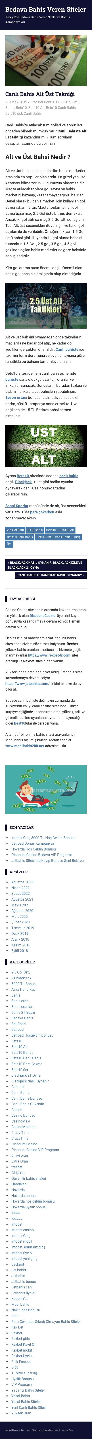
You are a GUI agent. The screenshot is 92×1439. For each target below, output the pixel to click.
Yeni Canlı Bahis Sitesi (28, 1407)
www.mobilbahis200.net (24, 746)
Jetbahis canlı (22, 1287)
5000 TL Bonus (23, 984)
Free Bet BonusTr (43, 102)
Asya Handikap (23, 989)
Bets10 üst (13, 113)
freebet (16, 1167)
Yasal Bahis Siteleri (26, 1402)
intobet (16, 1224)
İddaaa (16, 1218)
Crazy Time (20, 1133)
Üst (9, 544)
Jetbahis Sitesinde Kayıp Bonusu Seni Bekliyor (47, 861)
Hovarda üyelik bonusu (29, 1207)
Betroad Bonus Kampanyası (33, 843)
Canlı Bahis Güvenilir (27, 1104)
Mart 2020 (19, 916)
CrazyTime (19, 1138)
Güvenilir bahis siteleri (28, 1178)
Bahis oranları (22, 1007)
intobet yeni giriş (24, 1258)
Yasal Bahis (20, 1396)
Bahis (9, 108)
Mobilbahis (20, 1304)
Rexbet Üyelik (21, 1356)
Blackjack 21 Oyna (26, 1075)
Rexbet (16, 1333)
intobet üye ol (22, 1253)
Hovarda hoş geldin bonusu (33, 1201)
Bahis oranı (20, 1001)
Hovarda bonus (23, 1196)
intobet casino (22, 1230)
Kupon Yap (20, 1299)
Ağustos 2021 (22, 899)
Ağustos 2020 (22, 911)
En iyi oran (19, 1155)
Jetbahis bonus (23, 1282)
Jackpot (17, 1264)
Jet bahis (18, 1270)
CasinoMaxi (20, 1121)
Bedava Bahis (22, 1018)
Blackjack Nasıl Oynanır (30, 1081)
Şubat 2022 (20, 893)
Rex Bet (17, 1327)
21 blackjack (21, 978)
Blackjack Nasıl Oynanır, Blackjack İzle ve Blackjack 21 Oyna (45, 565)
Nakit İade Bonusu (25, 1310)
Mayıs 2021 (20, 905)
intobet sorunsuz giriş (28, 1247)
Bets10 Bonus (22, 1052)
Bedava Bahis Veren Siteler (45, 9)
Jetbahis (18, 1276)
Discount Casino (24, 1144)
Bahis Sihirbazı (23, 1012)
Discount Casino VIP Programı (35, 1150)
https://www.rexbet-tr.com (49, 655)
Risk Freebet (21, 1362)
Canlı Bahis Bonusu (26, 1098)
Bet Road (18, 1024)
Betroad (17, 1029)
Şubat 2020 (20, 922)
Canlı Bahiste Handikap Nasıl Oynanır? (49, 576)
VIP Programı (21, 1384)
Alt (29, 530)
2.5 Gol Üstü (69, 102)
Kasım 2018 (20, 945)
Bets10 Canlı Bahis (61, 108)
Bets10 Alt (36, 108)
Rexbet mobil (21, 1350)
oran (15, 1316)
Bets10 (21, 108)
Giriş (77, 537)
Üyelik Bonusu (22, 1379)
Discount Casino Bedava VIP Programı (41, 855)
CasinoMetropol (23, 1127)
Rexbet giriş (20, 1339)
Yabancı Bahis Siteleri (28, 1390)
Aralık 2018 (20, 939)
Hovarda (18, 1190)
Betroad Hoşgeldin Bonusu (32, 1035)
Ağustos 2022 (22, 882)
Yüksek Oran (21, 1413)
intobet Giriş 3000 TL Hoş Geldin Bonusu (43, 838)
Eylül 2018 (19, 951)
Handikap (19, 1184)
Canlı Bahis (33, 113)
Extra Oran (19, 1161)
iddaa (15, 1213)
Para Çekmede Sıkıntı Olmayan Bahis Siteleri (46, 1322)
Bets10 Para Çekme (26, 1064)
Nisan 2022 (20, 888)
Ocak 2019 (19, 933)
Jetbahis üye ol (23, 1293)
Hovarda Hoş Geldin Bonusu (33, 849)
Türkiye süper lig (24, 1373)
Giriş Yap (18, 1173)
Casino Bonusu (23, 1115)
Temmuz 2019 (22, 928)
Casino (16, 1110)
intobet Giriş (20, 1236)
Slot (14, 1367)
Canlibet (17, 1087)
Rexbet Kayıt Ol (23, 1344)
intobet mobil (21, 1241)
